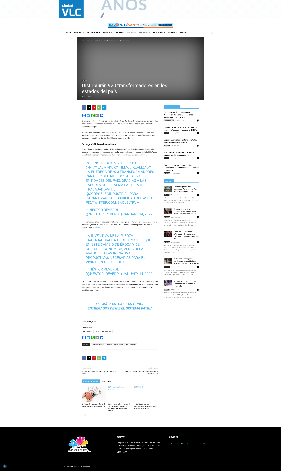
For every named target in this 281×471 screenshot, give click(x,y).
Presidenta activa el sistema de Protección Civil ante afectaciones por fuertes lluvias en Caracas (180, 115)
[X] (89, 107)
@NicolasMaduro (102, 167)
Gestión (89, 41)
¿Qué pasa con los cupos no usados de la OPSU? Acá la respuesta (185, 283)
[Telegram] (104, 107)
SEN (126, 344)
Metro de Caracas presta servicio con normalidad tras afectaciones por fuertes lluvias (186, 261)
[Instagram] (176, 443)
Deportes (166, 145)
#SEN (147, 198)
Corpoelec (109, 344)
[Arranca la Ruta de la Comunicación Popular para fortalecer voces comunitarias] (168, 211)
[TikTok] (187, 443)
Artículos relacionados (91, 381)
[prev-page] (83, 415)
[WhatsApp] (99, 107)
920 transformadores (98, 344)
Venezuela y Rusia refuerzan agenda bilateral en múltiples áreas (140, 372)
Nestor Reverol (118, 344)
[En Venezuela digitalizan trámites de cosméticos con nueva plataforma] (94, 394)
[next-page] (86, 415)
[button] (212, 33)
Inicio (83, 41)
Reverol (98, 228)
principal (166, 195)
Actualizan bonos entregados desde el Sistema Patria (99, 372)
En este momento (169, 120)
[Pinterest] (94, 107)
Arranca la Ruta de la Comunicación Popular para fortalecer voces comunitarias (185, 211)
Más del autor (106, 381)
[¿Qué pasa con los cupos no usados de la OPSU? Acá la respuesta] (168, 283)
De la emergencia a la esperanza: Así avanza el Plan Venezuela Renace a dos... (185, 189)
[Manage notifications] (5, 466)
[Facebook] (84, 107)
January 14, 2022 (138, 214)
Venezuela (133, 344)
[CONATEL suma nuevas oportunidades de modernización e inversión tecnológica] (146, 394)
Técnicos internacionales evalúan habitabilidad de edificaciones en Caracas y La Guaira (181, 167)
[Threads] (204, 443)
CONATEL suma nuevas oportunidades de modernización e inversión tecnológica (145, 406)
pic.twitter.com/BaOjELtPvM (113, 202)
